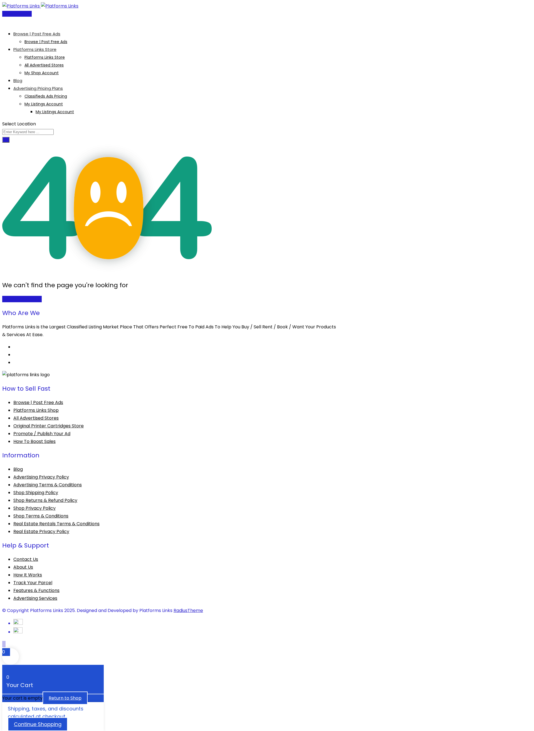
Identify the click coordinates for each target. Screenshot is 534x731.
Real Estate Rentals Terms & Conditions (56, 524)
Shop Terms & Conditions (40, 516)
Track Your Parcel (32, 582)
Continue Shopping (37, 724)
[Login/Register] (4, 21)
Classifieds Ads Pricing (45, 96)
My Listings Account (43, 104)
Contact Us (25, 559)
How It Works (27, 575)
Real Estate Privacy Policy (41, 531)
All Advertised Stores (44, 65)
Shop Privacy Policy (34, 508)
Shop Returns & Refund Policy (45, 500)
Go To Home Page (22, 299)
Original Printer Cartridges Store (48, 426)
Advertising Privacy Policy (41, 477)
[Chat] (8, 21)
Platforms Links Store (34, 49)
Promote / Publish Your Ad (41, 433)
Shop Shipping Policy (35, 492)
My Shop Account (41, 73)
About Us (23, 567)
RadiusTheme (188, 610)
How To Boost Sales (34, 441)
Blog (17, 80)
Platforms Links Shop (36, 410)
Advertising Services (35, 598)
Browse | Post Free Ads (36, 34)
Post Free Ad (19, 14)
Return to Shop (65, 698)
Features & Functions (36, 590)
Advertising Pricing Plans (38, 88)
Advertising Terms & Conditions (47, 485)
